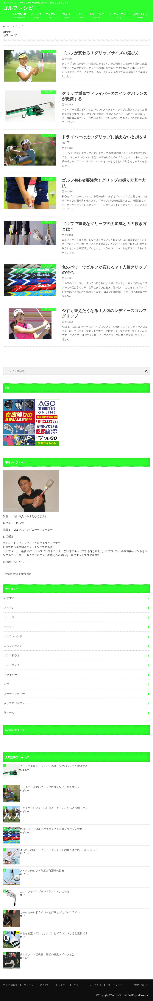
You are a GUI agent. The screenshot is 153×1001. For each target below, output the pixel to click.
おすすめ (9, 598)
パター (81, 16)
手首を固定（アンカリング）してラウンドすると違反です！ (55, 933)
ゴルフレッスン (13, 645)
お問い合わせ (140, 16)
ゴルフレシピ (18, 8)
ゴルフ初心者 (19, 16)
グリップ (9, 626)
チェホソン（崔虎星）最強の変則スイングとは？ (48, 954)
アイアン (50, 16)
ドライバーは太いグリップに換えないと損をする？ (50, 786)
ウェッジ (36, 16)
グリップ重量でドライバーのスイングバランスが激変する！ (55, 765)
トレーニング (96, 16)
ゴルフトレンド (13, 636)
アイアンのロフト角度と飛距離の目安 (42, 870)
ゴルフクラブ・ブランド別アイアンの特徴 (44, 891)
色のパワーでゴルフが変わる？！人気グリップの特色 (51, 828)
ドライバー (66, 16)
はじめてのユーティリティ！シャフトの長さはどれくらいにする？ (59, 849)
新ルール (9, 712)
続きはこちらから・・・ (17, 561)
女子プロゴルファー (15, 703)
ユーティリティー (118, 16)
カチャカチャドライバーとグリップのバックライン (50, 912)
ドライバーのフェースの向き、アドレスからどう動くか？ (54, 807)
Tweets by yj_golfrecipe (17, 573)
